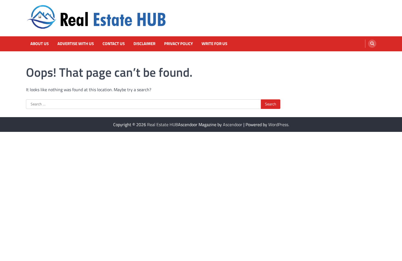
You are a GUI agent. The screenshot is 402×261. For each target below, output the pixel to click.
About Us (39, 44)
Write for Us (214, 44)
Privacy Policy (178, 44)
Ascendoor (232, 124)
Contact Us (114, 44)
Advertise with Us (75, 44)
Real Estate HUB (162, 124)
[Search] (372, 44)
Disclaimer (144, 44)
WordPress (278, 124)
